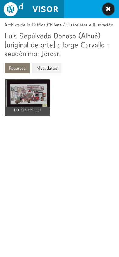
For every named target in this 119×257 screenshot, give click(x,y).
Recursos (17, 68)
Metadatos (46, 68)
